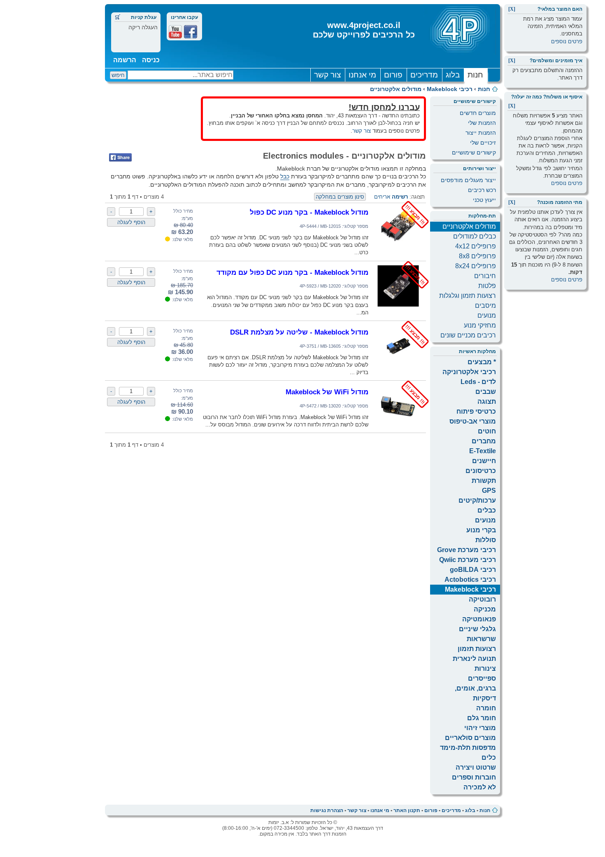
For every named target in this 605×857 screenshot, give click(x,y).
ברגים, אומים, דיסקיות (475, 693)
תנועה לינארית (474, 658)
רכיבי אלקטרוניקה (469, 371)
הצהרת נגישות (326, 810)
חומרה (486, 708)
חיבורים (485, 275)
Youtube (175, 31)
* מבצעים (482, 361)
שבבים (485, 391)
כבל (284, 176)
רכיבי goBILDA (473, 569)
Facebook (190, 31)
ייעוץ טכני (484, 200)
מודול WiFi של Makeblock (327, 392)
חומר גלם (481, 717)
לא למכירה (479, 787)
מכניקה (485, 609)
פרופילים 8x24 (475, 265)
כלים (489, 757)
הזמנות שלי (482, 122)
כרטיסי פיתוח (476, 411)
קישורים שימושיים (474, 152)
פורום (393, 74)
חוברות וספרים (474, 777)
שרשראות (481, 638)
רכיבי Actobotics (470, 579)
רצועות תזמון (477, 648)
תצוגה (486, 401)
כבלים (486, 510)
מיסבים (485, 305)
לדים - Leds (478, 381)
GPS (489, 490)
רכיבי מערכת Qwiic (467, 559)
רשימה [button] (400, 197)
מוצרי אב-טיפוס (472, 421)
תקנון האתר (406, 810)
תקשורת (484, 480)
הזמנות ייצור (480, 132)
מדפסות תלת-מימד (468, 747)
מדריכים (424, 74)
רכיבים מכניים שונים (468, 335)
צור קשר (327, 74)
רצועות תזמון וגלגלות (467, 295)
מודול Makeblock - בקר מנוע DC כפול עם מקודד (292, 272)
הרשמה (124, 59)
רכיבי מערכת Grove (466, 549)
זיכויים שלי (483, 142)
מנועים (486, 315)
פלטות (487, 285)
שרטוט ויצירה (476, 767)
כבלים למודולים (474, 236)
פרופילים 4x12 (475, 246)
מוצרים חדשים (478, 113)
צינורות (485, 668)
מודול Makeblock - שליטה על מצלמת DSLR (299, 332)
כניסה (151, 59)
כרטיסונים (480, 470)
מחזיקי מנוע (480, 325)
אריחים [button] (382, 197)
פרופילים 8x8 (477, 256)
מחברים (484, 441)
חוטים (487, 431)
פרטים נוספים (566, 41)
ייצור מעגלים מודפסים (468, 180)
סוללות (485, 539)
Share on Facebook (120, 157)
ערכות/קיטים (477, 500)
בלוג (453, 74)
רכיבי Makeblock (449, 89)
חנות (475, 74)
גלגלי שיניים (477, 628)
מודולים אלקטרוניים (395, 89)
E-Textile (482, 450)
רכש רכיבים (482, 190)
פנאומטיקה (479, 619)
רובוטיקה (482, 599)
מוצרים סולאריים (470, 737)
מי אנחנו (362, 74)
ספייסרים (482, 678)
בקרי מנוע (481, 530)
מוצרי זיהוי (480, 727)
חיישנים (484, 460)
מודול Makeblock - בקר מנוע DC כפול (309, 212)
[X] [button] (511, 9)
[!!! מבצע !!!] (398, 245)
